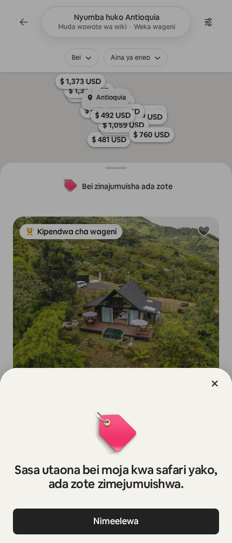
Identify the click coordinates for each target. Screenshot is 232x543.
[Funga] (214, 383)
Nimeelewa (116, 521)
